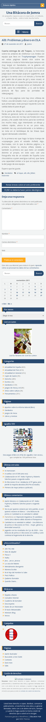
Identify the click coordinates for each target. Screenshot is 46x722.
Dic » (10, 304)
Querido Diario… (11, 581)
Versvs (7, 615)
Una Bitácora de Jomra (23, 13)
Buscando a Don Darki (13, 657)
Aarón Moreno (10, 501)
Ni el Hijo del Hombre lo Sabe (16, 572)
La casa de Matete (12, 563)
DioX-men (8, 663)
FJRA (6, 666)
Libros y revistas (11, 416)
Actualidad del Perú (12, 370)
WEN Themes (24, 719)
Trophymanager (29, 56)
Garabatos (9, 173)
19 (35, 293)
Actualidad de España (13, 367)
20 (41, 293)
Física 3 (7, 555)
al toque (20, 173)
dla (28, 173)
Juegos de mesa (11, 413)
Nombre (6, 234)
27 (41, 295)
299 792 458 (9, 549)
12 (35, 290)
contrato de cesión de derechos (30, 691)
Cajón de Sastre (11, 376)
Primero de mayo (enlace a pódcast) (19, 487)
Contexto (8, 660)
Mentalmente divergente (14, 566)
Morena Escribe (11, 569)
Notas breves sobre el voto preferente (23, 185)
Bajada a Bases (11, 595)
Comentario (7, 208)
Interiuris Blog (10, 613)
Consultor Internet (12, 598)
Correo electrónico (9, 242)
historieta (5, 175)
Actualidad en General (13, 373)
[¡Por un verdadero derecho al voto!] (11, 640)
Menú (25, 32)
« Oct (4, 304)
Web (3, 250)
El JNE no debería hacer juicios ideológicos (23, 190)
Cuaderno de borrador (13, 601)
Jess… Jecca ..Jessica (12, 561)
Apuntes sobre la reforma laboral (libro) (20, 407)
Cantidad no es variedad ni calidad (25, 514)
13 (41, 290)
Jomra (29, 44)
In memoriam (10, 471)
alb (25, 173)
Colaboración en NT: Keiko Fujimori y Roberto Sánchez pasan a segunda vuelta (22, 503)
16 (17, 293)
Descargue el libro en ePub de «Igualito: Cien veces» (23, 455)
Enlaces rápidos (9, 5)
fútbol (33, 173)
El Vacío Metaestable (13, 610)
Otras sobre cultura (12, 391)
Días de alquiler (10, 552)
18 (29, 293)
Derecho (8, 379)
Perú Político (9, 575)
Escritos (8, 382)
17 (23, 293)
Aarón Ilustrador (11, 654)
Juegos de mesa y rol (13, 388)
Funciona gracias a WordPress (16, 716)
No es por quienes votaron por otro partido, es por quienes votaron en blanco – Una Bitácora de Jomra (24, 511)
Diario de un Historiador (14, 607)
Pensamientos (10, 394)
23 (17, 295)
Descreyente (9, 604)
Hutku (7, 558)
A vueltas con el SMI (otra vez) (16, 474)
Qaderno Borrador (12, 578)
